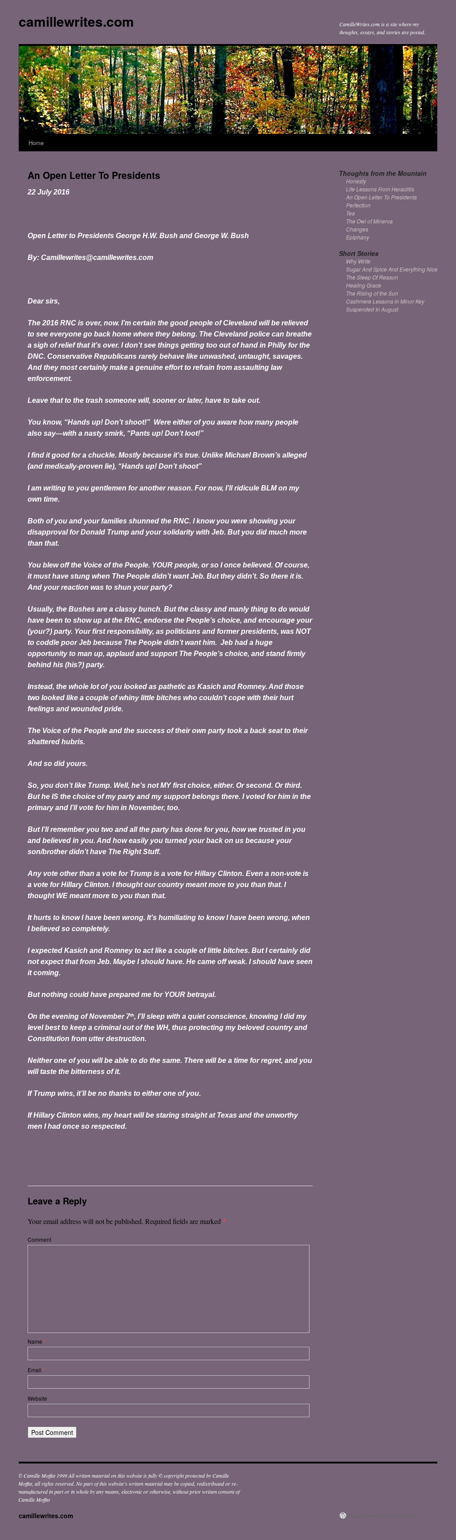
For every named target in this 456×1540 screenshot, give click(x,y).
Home (36, 142)
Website (37, 1398)
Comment (39, 1239)
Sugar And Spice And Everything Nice (392, 269)
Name (37, 1341)
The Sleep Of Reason (372, 277)
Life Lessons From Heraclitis (380, 189)
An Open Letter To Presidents (381, 197)
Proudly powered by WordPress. (382, 1515)
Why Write (358, 261)
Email (36, 1370)
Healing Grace (363, 285)
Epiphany (357, 237)
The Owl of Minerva (369, 221)
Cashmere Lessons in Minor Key (385, 301)
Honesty (356, 181)
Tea (350, 213)
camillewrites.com (76, 21)
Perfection (358, 205)
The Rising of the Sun (372, 293)
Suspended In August (372, 309)
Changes (357, 229)
